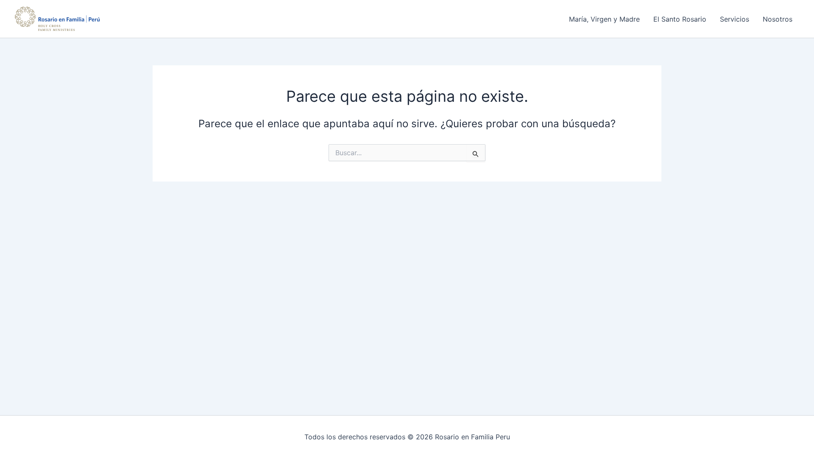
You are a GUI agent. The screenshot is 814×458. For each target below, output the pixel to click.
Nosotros (777, 19)
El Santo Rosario (679, 19)
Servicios (734, 19)
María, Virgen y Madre (604, 19)
